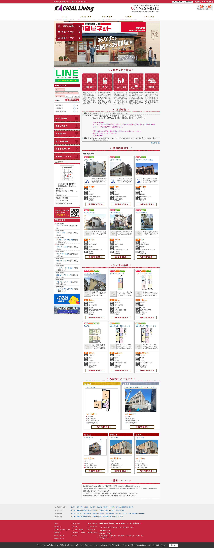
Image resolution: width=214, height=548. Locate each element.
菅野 (99, 516)
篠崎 (78, 516)
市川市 (73, 507)
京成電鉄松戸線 (134, 513)
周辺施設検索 (92, 532)
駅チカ (75, 527)
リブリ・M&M (88, 160)
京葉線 (125, 513)
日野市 (106, 507)
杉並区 (112, 507)
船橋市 (86, 507)
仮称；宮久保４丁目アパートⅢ (120, 326)
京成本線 (79, 513)
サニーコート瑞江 (89, 212)
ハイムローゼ (88, 438)
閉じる (173, 545)
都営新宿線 (87, 513)
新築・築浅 (76, 524)
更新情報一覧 (155, 143)
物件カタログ (59, 538)
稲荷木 (108, 510)
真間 (122, 510)
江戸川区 (79, 507)
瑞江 (112, 510)
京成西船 (105, 516)
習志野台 (95, 510)
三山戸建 (87, 326)
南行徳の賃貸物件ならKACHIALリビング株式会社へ (120, 523)
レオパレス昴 (114, 438)
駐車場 (75, 535)
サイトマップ (59, 535)
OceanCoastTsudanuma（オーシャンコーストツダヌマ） (142, 387)
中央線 (142, 513)
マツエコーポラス (141, 212)
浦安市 (118, 507)
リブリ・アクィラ (115, 160)
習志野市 (100, 507)
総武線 (73, 513)
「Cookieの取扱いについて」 (144, 545)
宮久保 (73, 510)
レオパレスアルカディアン (65, 289)
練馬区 (123, 507)
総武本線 (118, 513)
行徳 (121, 516)
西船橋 (95, 516)
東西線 (95, 513)
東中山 (116, 516)
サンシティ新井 (90, 387)
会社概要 (58, 527)
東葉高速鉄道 (110, 513)
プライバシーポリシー (62, 529)
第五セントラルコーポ (117, 273)
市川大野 (84, 516)
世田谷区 (130, 507)
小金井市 (92, 507)
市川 (111, 516)
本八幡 (73, 516)
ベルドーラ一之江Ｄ (116, 212)
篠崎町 (79, 510)
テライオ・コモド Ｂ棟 (143, 273)
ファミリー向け (78, 529)
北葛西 (102, 510)
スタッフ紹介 (92, 527)
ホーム (57, 524)
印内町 (84, 510)
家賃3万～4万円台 (79, 532)
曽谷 (89, 510)
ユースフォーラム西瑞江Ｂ (92, 273)
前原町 (118, 510)
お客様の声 (91, 529)
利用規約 (58, 532)
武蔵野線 (101, 513)
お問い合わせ (92, 524)
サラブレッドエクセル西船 (144, 160)
